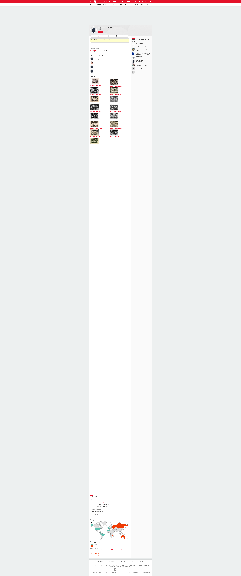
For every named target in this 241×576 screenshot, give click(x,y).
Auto (135, 1)
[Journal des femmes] (93, 572)
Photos (119, 36)
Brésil (99, 549)
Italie (119, 549)
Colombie (103, 549)
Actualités (107, 1)
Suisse (93, 551)
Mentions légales (113, 566)
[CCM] (101, 572)
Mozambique (102, 555)
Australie (92, 555)
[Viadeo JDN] (128, 572)
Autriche (95, 549)
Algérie (91, 549)
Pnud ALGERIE (139, 52)
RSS (122, 565)
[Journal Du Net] (108, 572)
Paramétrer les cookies (141, 565)
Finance (129, 1)
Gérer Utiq (147, 565)
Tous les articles (118, 565)
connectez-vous (118, 39)
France (116, 549)
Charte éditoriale (105, 565)
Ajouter (100, 32)
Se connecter (98, 4)
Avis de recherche (145, 4)
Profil (101, 36)
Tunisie (97, 551)
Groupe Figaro (119, 566)
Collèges (109, 4)
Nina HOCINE (98, 57)
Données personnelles (133, 565)
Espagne (107, 549)
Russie (107, 555)
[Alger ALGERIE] (93, 29)
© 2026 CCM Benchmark (126, 566)
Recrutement (126, 565)
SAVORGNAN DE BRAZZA (96, 50)
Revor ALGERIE (139, 43)
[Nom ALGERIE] (133, 68)
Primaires (114, 4)
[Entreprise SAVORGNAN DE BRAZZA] (133, 72)
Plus (140, 1)
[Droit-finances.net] (114, 572)
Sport (115, 1)
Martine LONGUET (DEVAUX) (101, 61)
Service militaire (135, 4)
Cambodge (96, 555)
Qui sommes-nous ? (95, 565)
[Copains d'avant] (121, 572)
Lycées (104, 4)
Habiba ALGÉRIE (139, 64)
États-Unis (112, 549)
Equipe (101, 565)
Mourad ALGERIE (139, 60)
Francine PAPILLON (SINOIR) (101, 69)
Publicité (110, 565)
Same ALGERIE (139, 47)
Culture (121, 1)
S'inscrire (92, 4)
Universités (120, 4)
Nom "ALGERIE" (139, 68)
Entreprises (126, 4)
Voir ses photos (126, 146)
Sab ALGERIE (139, 56)
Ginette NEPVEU (98, 65)
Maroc (122, 549)
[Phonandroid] (146, 572)
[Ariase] (136, 572)
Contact (114, 565)
